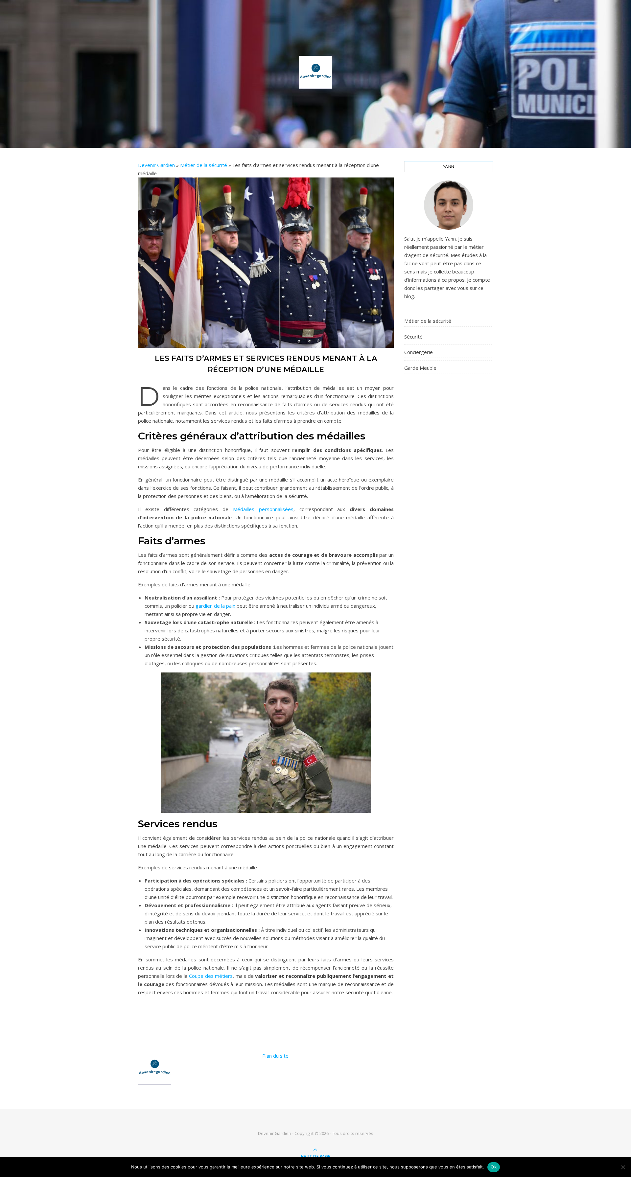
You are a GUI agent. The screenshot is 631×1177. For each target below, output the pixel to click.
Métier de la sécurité (203, 165)
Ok (494, 1166)
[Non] (622, 1167)
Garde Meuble (420, 368)
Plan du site (275, 1055)
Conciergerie (418, 352)
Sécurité (413, 336)
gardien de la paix (215, 605)
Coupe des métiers (211, 976)
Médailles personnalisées (263, 509)
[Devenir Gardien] (315, 72)
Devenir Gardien (156, 165)
